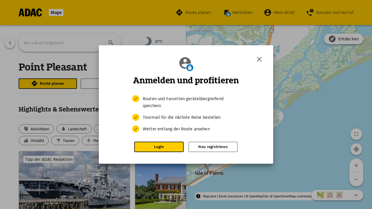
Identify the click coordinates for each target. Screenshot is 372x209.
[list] (186, 113)
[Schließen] (259, 59)
